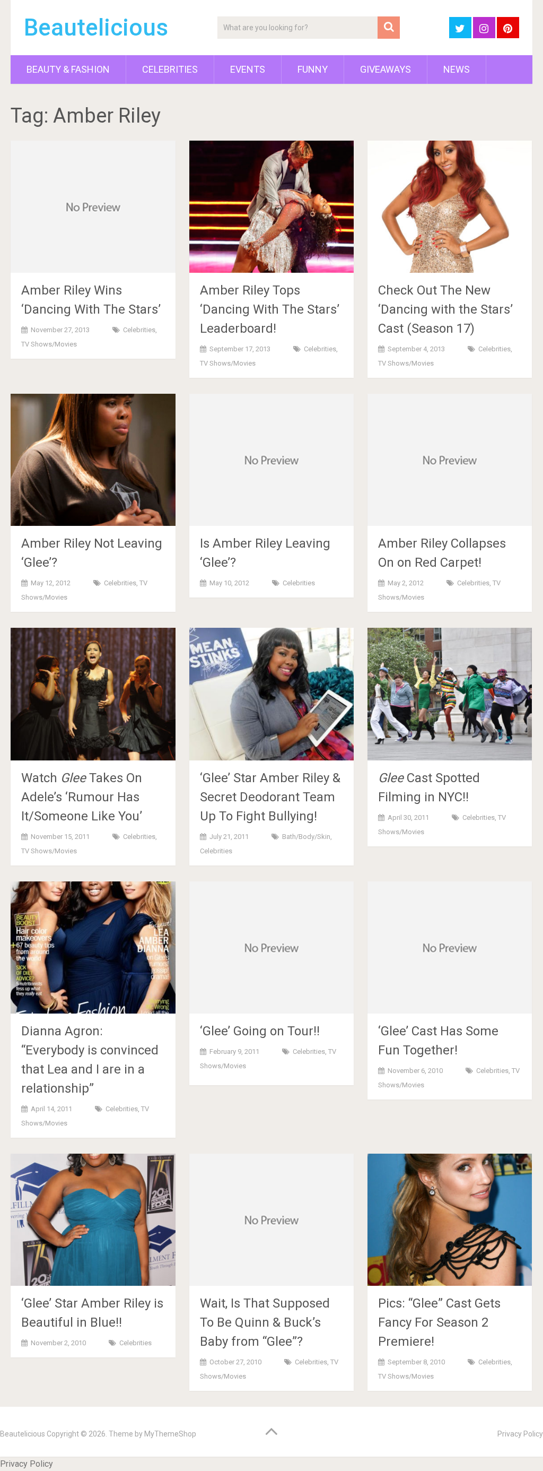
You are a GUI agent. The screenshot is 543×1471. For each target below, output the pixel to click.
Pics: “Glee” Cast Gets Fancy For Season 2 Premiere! (439, 1322)
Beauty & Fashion (68, 69)
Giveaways (385, 69)
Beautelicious (96, 27)
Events (247, 69)
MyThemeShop (170, 1434)
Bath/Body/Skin (306, 837)
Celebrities (170, 69)
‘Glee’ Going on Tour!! (260, 1031)
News (456, 69)
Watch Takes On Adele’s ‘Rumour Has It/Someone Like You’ (81, 797)
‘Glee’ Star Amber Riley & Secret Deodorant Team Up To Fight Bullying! (270, 797)
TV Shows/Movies (49, 344)
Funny (312, 69)
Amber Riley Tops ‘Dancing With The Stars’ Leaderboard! (269, 309)
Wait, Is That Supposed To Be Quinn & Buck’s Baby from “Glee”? (265, 1322)
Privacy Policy (520, 1434)
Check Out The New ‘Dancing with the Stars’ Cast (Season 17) (445, 309)
